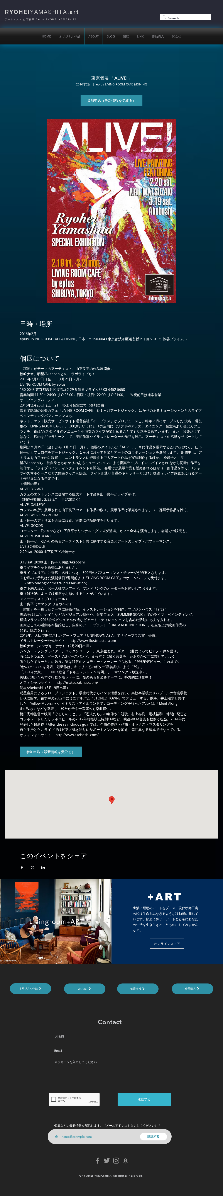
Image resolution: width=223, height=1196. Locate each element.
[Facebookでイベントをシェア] (22, 867)
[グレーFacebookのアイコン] (97, 1161)
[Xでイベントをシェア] (32, 867)
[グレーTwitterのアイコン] (107, 1161)
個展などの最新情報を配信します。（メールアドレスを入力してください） (106, 1125)
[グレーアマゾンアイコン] (126, 1161)
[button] (93, 36)
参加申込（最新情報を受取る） (111, 100)
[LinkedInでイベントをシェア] (43, 867)
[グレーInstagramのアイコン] (116, 1161)
